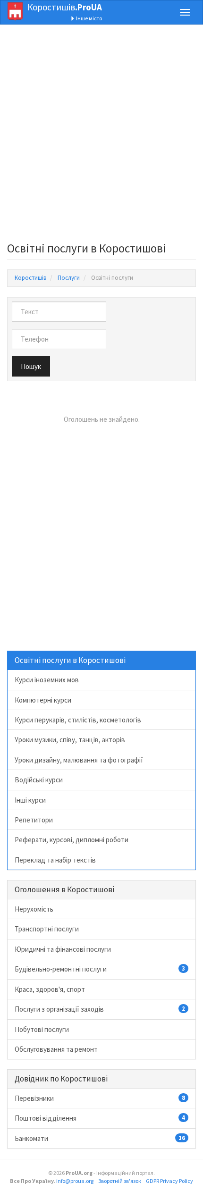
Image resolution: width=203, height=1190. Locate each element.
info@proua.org (74, 1180)
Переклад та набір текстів (55, 859)
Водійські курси (39, 779)
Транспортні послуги (47, 928)
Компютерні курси (43, 700)
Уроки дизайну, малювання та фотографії (79, 759)
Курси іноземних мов (47, 679)
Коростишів (64, 7)
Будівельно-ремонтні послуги (100, 968)
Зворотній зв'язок (119, 1180)
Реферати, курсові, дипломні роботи (71, 839)
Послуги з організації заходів (100, 1009)
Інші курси (30, 800)
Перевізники (100, 1098)
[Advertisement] (101, 135)
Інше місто (88, 18)
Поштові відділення (100, 1118)
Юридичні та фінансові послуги (63, 949)
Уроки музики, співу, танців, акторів (70, 739)
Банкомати (100, 1138)
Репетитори (34, 819)
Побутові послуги (42, 1029)
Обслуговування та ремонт (56, 1049)
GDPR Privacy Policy (169, 1180)
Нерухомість (34, 909)
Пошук (31, 366)
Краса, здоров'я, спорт (50, 989)
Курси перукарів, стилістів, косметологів (78, 719)
